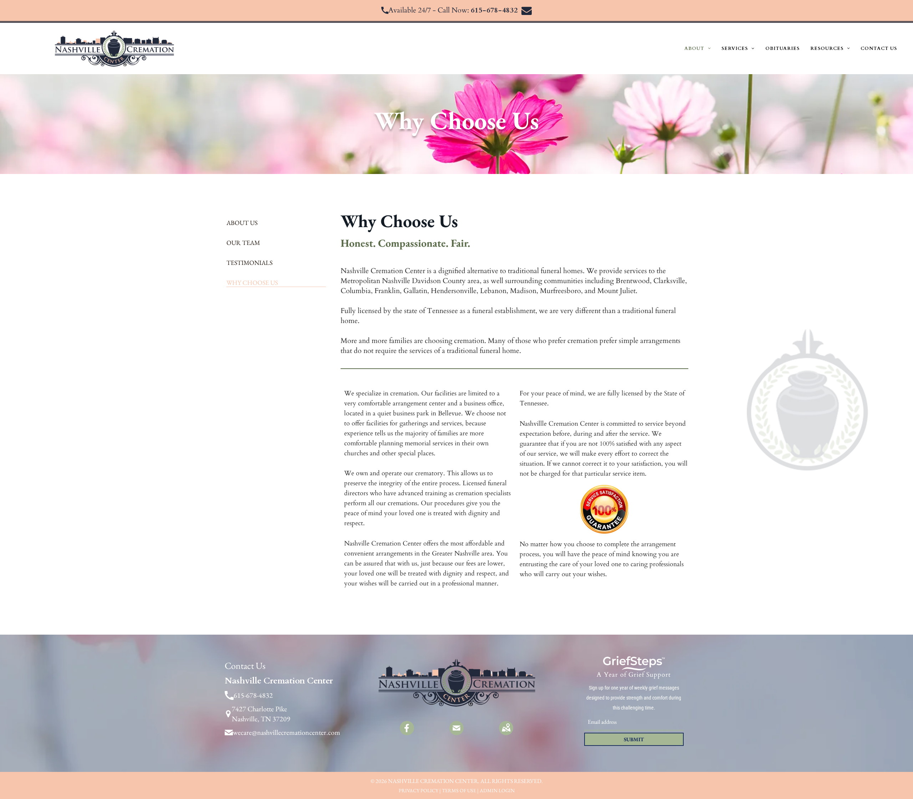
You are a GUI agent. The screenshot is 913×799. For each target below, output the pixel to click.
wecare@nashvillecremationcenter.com (286, 732)
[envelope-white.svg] (456, 732)
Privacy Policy (418, 790)
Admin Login (497, 790)
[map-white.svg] (506, 732)
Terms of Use (459, 790)
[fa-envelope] (526, 13)
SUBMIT (634, 739)
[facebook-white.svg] (407, 732)
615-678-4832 (494, 10)
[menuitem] (697, 48)
